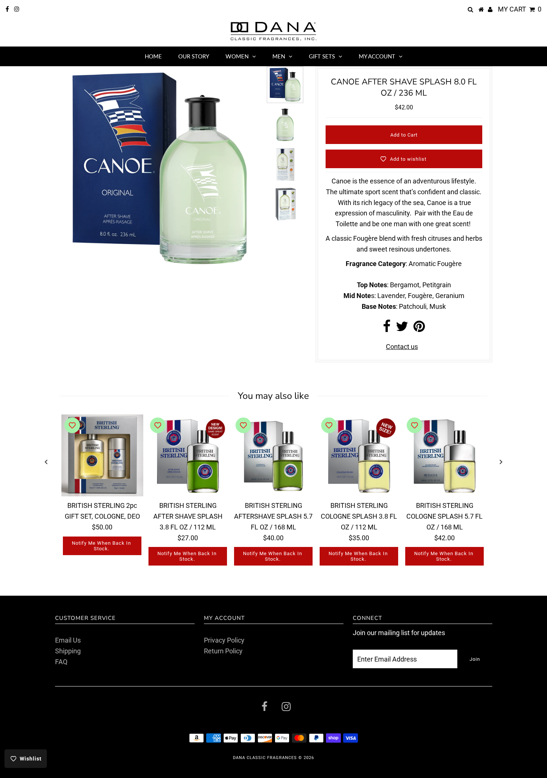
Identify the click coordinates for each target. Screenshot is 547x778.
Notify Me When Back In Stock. (101, 545)
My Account (377, 56)
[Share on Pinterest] (419, 329)
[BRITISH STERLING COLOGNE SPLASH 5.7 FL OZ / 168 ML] (445, 455)
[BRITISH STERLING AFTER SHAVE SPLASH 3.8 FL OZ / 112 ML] (188, 455)
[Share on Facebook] (387, 329)
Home (153, 56)
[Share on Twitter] (402, 329)
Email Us (68, 640)
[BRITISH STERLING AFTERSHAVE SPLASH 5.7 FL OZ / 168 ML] (273, 455)
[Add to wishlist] (72, 425)
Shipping (68, 651)
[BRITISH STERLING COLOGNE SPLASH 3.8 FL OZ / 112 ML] (359, 455)
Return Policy (223, 651)
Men (278, 56)
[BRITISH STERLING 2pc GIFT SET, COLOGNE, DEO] (102, 455)
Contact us (402, 346)
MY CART (519, 9)
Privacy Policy (224, 640)
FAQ (61, 662)
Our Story (193, 56)
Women (237, 56)
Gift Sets (322, 56)
